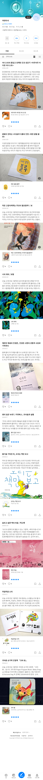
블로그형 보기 (34, 56)
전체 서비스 (40, 2)
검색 (30, 2)
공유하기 (40, 126)
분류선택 (3, 56)
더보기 (35, 2)
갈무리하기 (35, 126)
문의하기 (30, 736)
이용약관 (24, 736)
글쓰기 (21, 775)
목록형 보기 (39, 56)
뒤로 (3, 2)
